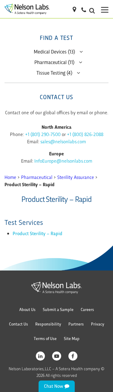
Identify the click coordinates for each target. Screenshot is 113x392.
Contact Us (18, 324)
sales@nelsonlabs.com (63, 141)
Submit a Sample (58, 309)
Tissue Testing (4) (54, 72)
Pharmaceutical (36, 177)
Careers (87, 309)
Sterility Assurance (75, 177)
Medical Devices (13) (54, 51)
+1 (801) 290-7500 (43, 134)
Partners (76, 324)
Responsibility (48, 324)
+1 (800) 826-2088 (85, 134)
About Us (27, 309)
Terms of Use (45, 338)
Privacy (97, 324)
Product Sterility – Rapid (37, 233)
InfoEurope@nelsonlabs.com (63, 160)
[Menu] (104, 9)
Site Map (72, 338)
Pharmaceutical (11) (54, 61)
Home (10, 177)
